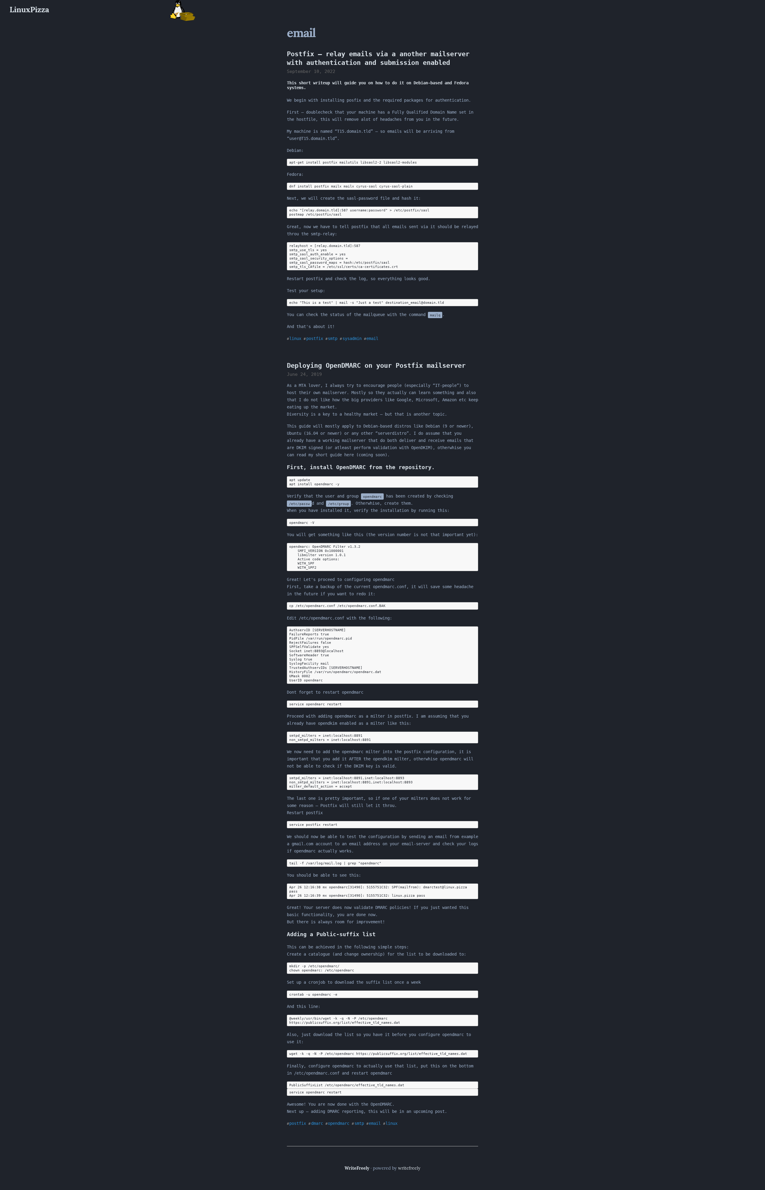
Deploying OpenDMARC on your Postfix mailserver (376, 365)
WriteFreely (357, 1168)
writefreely (409, 1168)
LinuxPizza (29, 9)
